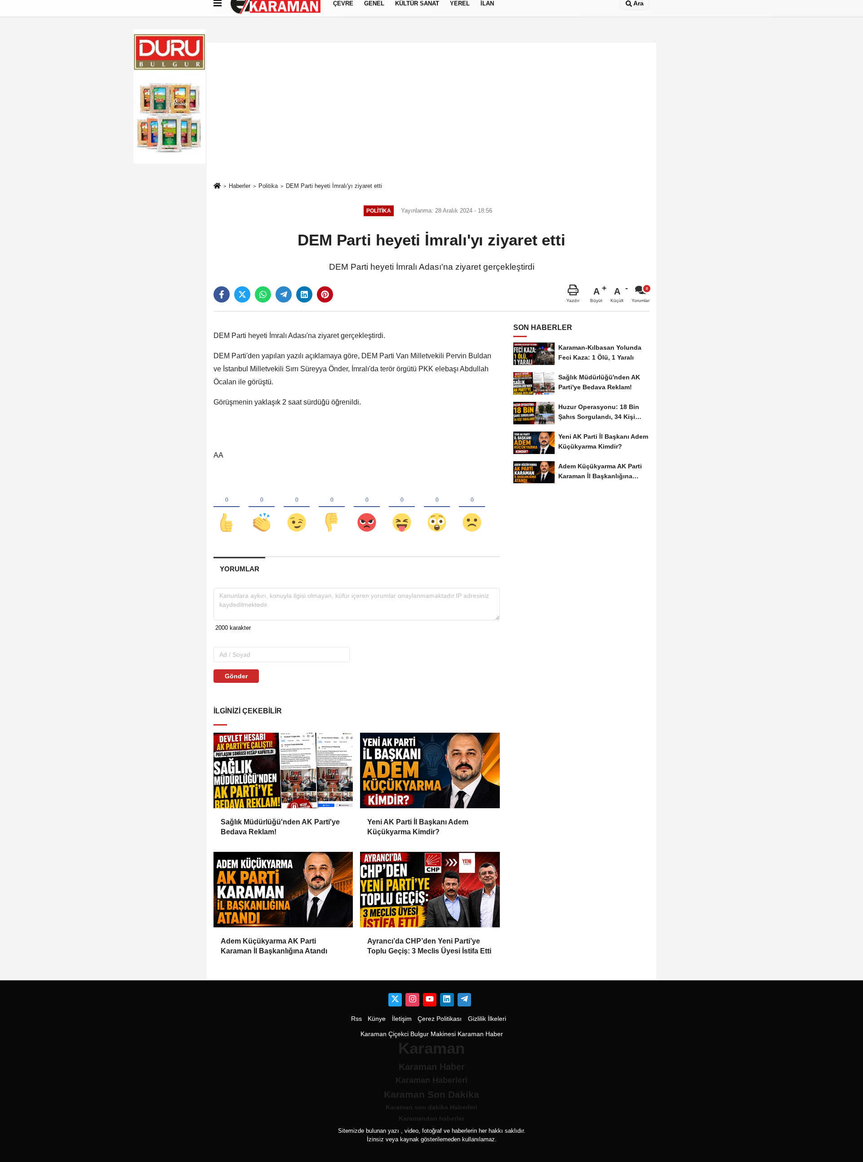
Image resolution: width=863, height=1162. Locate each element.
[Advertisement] (431, 112)
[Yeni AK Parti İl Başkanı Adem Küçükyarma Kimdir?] (429, 770)
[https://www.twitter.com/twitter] (395, 999)
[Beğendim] (227, 507)
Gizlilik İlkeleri (487, 1018)
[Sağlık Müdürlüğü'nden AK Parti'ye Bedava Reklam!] (283, 770)
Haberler (239, 186)
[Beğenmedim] (332, 507)
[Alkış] (262, 507)
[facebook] (222, 294)
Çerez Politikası (440, 1018)
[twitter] (242, 294)
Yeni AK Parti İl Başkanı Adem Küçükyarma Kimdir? (417, 827)
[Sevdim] (297, 507)
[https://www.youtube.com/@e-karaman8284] (429, 999)
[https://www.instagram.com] (412, 999)
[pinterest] (325, 294)
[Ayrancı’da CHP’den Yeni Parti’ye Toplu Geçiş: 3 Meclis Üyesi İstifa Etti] (429, 889)
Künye (377, 1018)
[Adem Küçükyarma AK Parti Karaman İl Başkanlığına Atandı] (283, 889)
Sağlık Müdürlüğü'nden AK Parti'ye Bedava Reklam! (280, 827)
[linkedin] (304, 294)
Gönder (236, 676)
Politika (268, 186)
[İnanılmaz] (437, 507)
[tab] (239, 569)
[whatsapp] (263, 294)
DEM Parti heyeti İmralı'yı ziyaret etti (334, 186)
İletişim (402, 1018)
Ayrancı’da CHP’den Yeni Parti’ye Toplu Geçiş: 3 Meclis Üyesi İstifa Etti (429, 946)
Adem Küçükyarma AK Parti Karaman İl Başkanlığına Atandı (274, 946)
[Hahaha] (402, 507)
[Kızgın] (367, 507)
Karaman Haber (480, 1034)
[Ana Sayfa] (217, 186)
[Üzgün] (472, 507)
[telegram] (284, 294)
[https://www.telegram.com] (464, 999)
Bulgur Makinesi (433, 1034)
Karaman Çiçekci (384, 1034)
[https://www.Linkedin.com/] (447, 999)
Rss (356, 1018)
